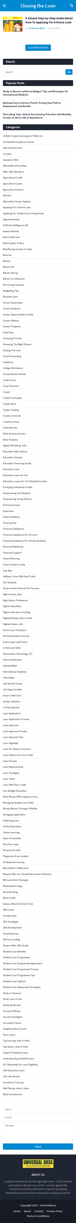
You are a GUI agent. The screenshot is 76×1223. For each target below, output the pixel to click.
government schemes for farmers (21, 588)
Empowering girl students (16, 493)
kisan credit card (12, 695)
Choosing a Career (12, 338)
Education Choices (12, 457)
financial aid (9, 523)
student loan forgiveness (16, 957)
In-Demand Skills (11, 647)
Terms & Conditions (38, 1216)
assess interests (11, 231)
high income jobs (12, 594)
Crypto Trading (11, 409)
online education (12, 826)
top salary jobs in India (15, 1046)
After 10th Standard (13, 171)
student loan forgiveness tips (19, 975)
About (27, 1211)
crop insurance (11, 386)
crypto (6, 392)
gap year (7, 570)
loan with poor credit (14, 784)
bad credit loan (11, 237)
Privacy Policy (55, 1211)
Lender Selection (11, 701)
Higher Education (12, 606)
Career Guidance (11, 308)
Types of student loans (15, 1052)
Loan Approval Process (15, 731)
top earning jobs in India (16, 1040)
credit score (9, 380)
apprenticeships (11, 219)
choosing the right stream (17, 344)
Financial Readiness (13, 546)
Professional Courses (14, 862)
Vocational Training (13, 1082)
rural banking (10, 892)
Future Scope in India (14, 564)
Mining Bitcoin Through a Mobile (20, 808)
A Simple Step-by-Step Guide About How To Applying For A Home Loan (49, 20)
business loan (10, 296)
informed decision (12, 659)
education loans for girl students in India (25, 481)
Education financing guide (17, 463)
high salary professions (15, 600)
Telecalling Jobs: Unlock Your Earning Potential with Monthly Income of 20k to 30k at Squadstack (37, 116)
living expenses (11, 707)
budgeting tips (11, 290)
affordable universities (15, 165)
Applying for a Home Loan (17, 207)
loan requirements (13, 767)
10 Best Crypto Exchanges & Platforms (23, 136)
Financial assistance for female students (24, 540)
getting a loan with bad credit (19, 576)
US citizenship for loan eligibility (20, 1064)
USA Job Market (11, 1076)
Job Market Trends (12, 683)
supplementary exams (15, 1028)
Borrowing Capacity (13, 284)
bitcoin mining (10, 273)
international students (14, 671)
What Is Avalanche (12, 1094)
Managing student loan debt (18, 802)
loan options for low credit (18, 755)
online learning (11, 832)
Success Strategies (12, 1017)
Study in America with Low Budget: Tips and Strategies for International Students (35, 93)
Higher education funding (16, 612)
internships (8, 677)
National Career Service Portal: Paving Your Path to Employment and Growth (32, 104)
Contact (38, 1211)
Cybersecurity (10, 427)
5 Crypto (7, 153)
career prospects (12, 326)
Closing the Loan (38, 6)
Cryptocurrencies (12, 415)
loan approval (10, 725)
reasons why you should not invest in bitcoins (27, 874)
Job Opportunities (12, 689)
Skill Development (12, 927)
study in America (12, 993)
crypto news (9, 403)
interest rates (10, 665)
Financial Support (12, 552)
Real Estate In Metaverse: (16, 868)
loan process (10, 761)
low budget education (15, 790)
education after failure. (15, 451)
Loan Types (9, 778)
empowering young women (17, 499)
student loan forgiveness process (20, 969)
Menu (4, 5)
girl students (9, 582)
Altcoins (7, 195)
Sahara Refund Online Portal (18, 903)
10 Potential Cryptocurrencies (18, 142)
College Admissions (13, 368)
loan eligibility (10, 743)
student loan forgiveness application (22, 963)
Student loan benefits (14, 951)
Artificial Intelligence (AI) (15, 225)
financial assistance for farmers (20, 534)
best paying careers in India (17, 249)
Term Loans (9, 1034)
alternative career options (17, 201)
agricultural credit (12, 177)
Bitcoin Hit (8, 266)
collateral (8, 362)
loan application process (16, 719)
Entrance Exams (11, 505)
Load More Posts (38, 47)
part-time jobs (11, 844)
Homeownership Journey (16, 636)
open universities (12, 838)
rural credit (9, 897)
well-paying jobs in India (16, 1088)
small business (11, 933)
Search (71, 5)
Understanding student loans (18, 1058)
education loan (11, 469)
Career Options (11, 320)
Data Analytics (10, 439)
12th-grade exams (12, 147)
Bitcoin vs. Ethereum (14, 278)
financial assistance (13, 528)
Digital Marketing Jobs (14, 445)
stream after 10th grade (15, 945)
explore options (11, 517)
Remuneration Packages (15, 880)
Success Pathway (12, 1011)
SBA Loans (8, 909)
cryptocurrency (11, 421)
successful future (12, 1023)
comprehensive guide (14, 374)
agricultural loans (12, 183)
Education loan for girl (15, 475)
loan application (12, 713)
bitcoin (6, 261)
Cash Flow (8, 332)
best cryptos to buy (13, 243)
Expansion (8, 511)
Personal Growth (11, 850)
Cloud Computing (12, 356)
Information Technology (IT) (17, 653)
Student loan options (14, 981)
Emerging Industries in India (17, 487)
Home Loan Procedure (15, 630)
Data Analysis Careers (14, 433)
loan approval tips (13, 737)
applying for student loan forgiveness (23, 213)
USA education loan (13, 1070)
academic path (11, 159)
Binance (7, 255)
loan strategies (11, 773)
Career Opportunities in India (18, 314)
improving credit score (15, 642)
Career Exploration (13, 302)
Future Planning (11, 558)
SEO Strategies (11, 921)
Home (16, 1211)
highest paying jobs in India (17, 618)
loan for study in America (17, 749)
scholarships (9, 915)
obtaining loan (11, 820)
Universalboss (48, 1205)
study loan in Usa (12, 999)
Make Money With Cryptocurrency (20, 796)
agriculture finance (13, 189)
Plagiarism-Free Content (15, 856)
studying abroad (12, 1005)
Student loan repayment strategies (22, 987)
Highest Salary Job (13, 624)
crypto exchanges (12, 397)
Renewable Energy (12, 886)
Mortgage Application (14, 814)
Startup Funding (11, 939)
